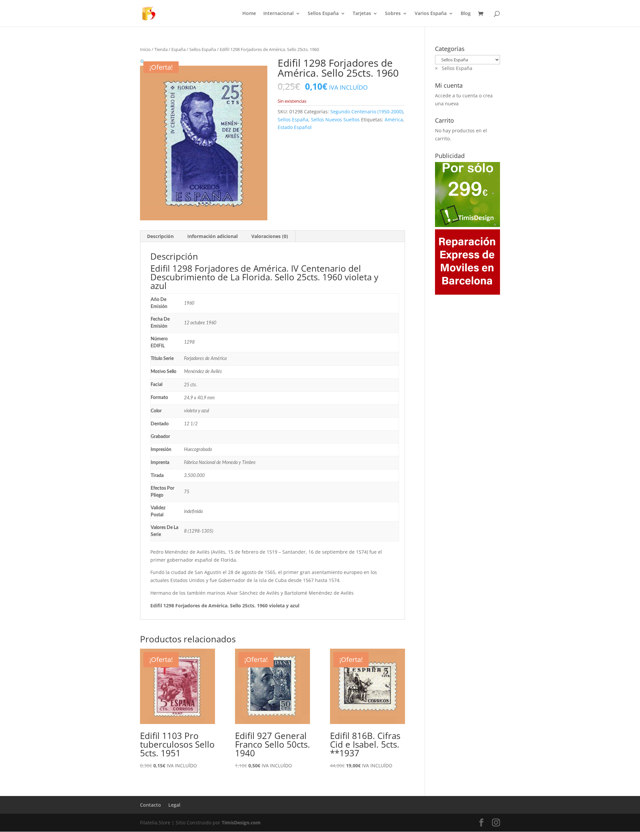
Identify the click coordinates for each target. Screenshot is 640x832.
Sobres (393, 13)
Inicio (145, 49)
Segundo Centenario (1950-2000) (366, 111)
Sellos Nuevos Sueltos (335, 119)
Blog (466, 13)
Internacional (278, 13)
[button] (143, 62)
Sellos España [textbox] (453, 68)
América (394, 119)
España (178, 49)
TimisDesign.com (241, 822)
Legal (174, 805)
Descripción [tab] (160, 236)
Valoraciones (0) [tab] (269, 236)
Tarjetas (362, 13)
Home (249, 13)
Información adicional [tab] (212, 236)
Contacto (150, 805)
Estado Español (295, 127)
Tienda (161, 49)
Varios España (431, 13)
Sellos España (323, 13)
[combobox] (453, 68)
